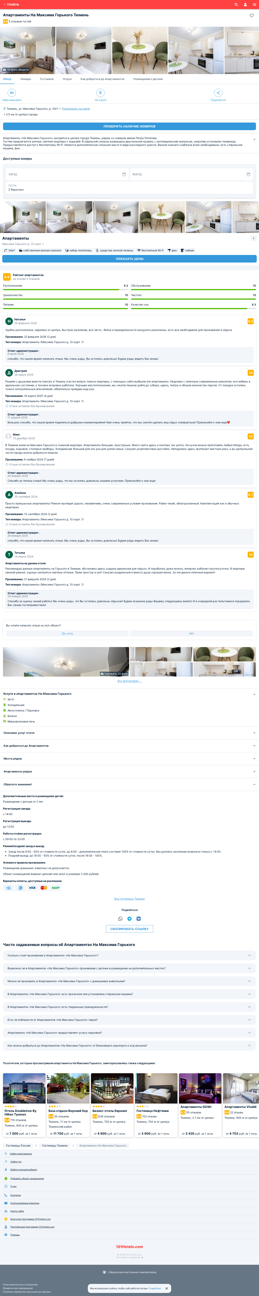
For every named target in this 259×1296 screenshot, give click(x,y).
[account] (245, 4)
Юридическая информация (18, 1288)
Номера (25, 79)
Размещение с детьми (148, 79)
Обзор (7, 79)
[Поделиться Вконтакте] (138, 918)
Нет (191, 633)
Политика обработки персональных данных (27, 1291)
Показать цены (129, 259)
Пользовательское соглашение (20, 1284)
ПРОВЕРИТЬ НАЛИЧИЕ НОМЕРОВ (129, 126)
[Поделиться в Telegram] (129, 918)
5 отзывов (47, 79)
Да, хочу (67, 633)
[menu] (254, 4)
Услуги (67, 79)
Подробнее (155, 1288)
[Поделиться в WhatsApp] (120, 918)
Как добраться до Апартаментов (102, 79)
